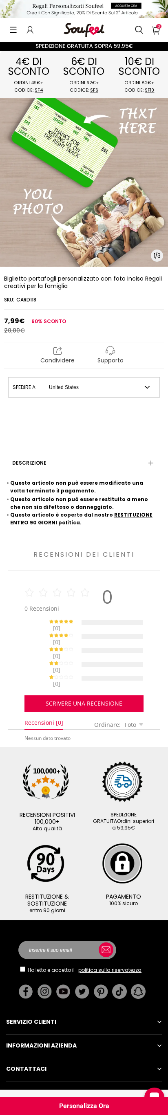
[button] (13, 30)
